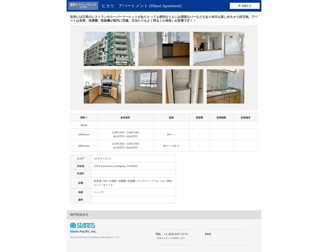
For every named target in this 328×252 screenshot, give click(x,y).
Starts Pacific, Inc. (83, 231)
